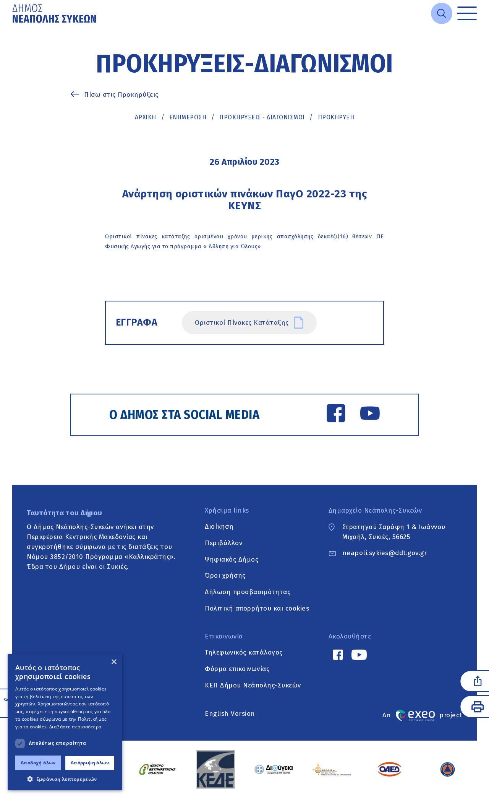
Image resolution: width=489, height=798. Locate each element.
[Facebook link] (336, 414)
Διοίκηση (219, 527)
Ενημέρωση (188, 117)
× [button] (114, 662)
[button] (65, 779)
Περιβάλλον (223, 543)
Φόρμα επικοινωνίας (237, 669)
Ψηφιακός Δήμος (231, 559)
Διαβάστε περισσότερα (75, 726)
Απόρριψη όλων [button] (90, 762)
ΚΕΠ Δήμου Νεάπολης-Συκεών (253, 685)
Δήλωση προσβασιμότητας (247, 592)
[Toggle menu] (467, 13)
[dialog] (65, 722)
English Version (230, 714)
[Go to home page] (55, 13)
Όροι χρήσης (225, 576)
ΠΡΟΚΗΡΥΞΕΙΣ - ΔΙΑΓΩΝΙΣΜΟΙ (262, 117)
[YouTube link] (370, 414)
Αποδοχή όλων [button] (38, 762)
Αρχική (145, 117)
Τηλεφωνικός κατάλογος (244, 653)
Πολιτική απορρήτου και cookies (257, 608)
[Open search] (441, 13)
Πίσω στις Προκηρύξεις (121, 95)
